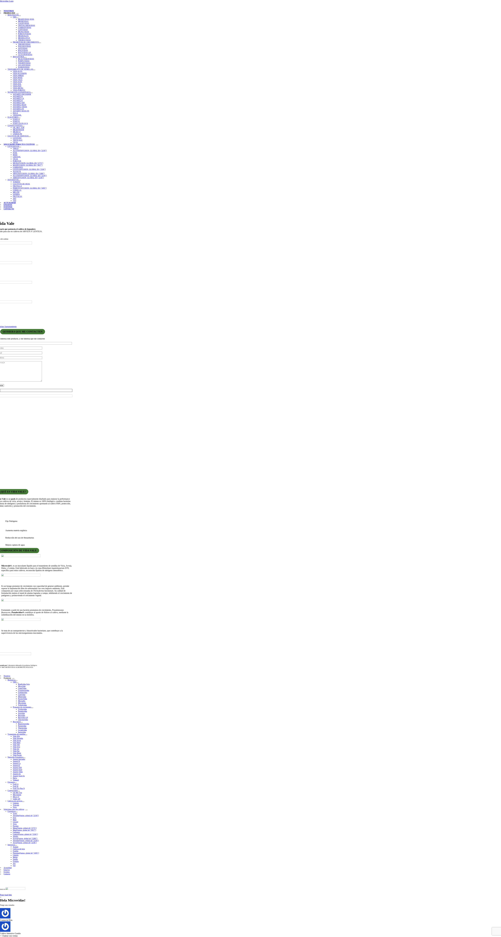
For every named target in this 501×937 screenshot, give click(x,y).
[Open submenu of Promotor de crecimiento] (40, 42)
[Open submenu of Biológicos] (20, 15)
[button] (250, 914)
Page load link (6, 895)
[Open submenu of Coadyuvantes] (23, 126)
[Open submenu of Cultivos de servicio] (29, 136)
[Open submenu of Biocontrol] (26, 57)
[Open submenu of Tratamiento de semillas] (34, 69)
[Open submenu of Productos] (17, 13)
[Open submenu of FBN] (17, 17)
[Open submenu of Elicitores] (19, 117)
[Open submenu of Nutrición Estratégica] (32, 92)
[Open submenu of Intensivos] (20, 180)
